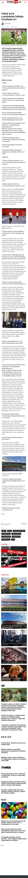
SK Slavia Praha (6, 539)
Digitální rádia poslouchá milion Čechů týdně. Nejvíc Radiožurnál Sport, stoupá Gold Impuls (13, 783)
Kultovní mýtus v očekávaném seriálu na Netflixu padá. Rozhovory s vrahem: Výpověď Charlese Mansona (13, 717)
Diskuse (7, 524)
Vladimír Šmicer (6, 533)
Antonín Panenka (16, 533)
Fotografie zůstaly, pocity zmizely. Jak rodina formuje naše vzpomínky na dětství (13, 838)
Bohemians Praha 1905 (19, 531)
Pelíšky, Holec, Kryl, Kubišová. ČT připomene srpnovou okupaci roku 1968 (13, 759)
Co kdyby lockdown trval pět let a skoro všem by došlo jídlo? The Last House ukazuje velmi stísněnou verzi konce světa (13, 727)
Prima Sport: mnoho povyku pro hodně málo (13, 743)
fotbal (4, 531)
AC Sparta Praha (6, 536)
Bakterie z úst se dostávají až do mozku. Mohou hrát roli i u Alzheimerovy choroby (13, 822)
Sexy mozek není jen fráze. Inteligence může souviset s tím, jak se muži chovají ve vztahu (13, 830)
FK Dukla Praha (16, 536)
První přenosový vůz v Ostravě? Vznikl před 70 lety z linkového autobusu (13, 775)
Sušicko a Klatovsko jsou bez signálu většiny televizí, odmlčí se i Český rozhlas (13, 791)
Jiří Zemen (8, 23)
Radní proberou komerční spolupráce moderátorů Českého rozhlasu (13, 750)
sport (9, 531)
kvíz (13, 539)
